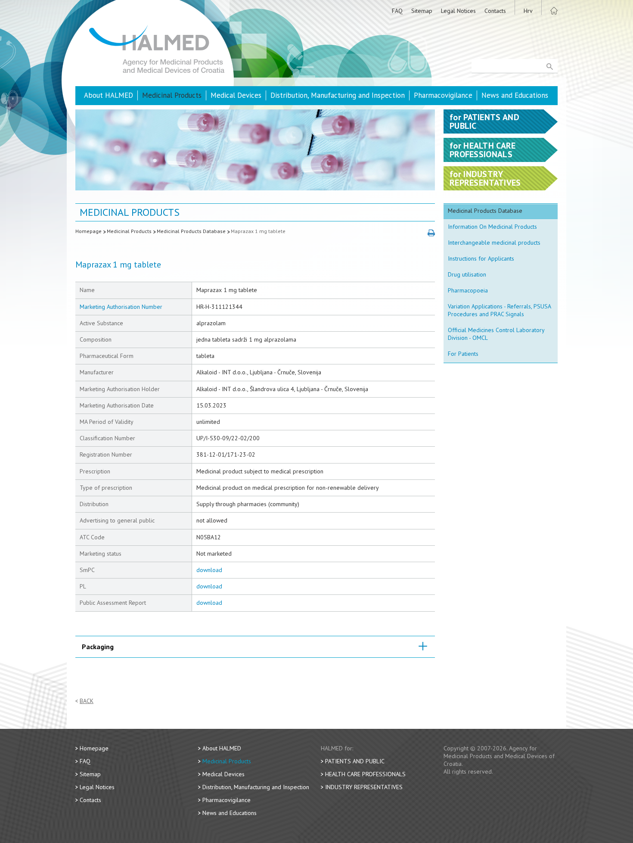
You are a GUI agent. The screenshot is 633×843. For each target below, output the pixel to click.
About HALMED (108, 95)
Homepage (88, 231)
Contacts (495, 11)
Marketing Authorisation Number (121, 307)
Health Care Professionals (365, 774)
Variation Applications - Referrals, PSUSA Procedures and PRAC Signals (499, 310)
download (209, 570)
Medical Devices (236, 95)
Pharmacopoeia (468, 290)
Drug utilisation (467, 274)
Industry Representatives (364, 787)
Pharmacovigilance (443, 95)
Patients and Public (355, 761)
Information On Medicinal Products (492, 226)
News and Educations (514, 95)
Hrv (528, 11)
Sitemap (421, 11)
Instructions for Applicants (481, 258)
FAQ (397, 11)
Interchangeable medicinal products (494, 242)
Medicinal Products (172, 95)
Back (86, 701)
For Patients (463, 354)
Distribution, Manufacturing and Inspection (337, 95)
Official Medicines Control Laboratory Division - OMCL (496, 334)
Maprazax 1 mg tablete (258, 231)
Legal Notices (458, 11)
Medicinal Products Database (191, 231)
